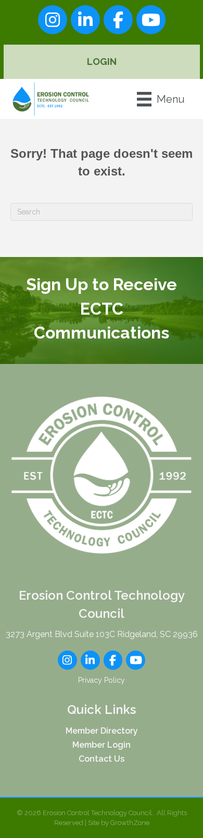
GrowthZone (129, 823)
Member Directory (102, 731)
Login (102, 61)
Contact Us (101, 759)
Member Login (101, 745)
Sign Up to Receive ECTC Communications (101, 308)
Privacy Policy (101, 680)
